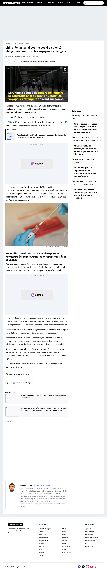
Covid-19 (63, 122)
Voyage (64, 550)
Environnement (43, 541)
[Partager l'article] (7, 61)
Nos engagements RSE (92, 538)
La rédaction (89, 535)
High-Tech (42, 550)
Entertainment (27, 3)
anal (55, 193)
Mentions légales (90, 541)
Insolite (51, 3)
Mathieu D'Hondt (13, 56)
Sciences (65, 538)
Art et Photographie (45, 529)
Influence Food (89, 547)
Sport (64, 544)
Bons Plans (42, 535)
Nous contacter (89, 532)
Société (64, 541)
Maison (69, 3)
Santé (64, 535)
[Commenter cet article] (14, 61)
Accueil (7, 44)
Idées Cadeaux (66, 553)
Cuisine (60, 3)
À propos (88, 529)
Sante (27, 44)
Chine (10, 122)
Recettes (42, 547)
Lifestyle (40, 3)
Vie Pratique (66, 547)
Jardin (41, 556)
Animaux (41, 532)
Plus (78, 3)
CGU (86, 544)
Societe (14, 44)
